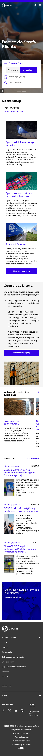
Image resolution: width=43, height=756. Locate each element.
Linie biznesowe (8, 662)
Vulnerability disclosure (21, 744)
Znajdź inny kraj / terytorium (34, 713)
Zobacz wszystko (31, 459)
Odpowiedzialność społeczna (14, 667)
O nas (4, 642)
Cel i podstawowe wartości (13, 657)
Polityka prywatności (21, 733)
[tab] (21, 82)
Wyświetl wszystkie (21, 271)
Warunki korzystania (21, 741)
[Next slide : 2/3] (38, 392)
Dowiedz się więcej (13, 597)
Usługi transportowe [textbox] (13, 111)
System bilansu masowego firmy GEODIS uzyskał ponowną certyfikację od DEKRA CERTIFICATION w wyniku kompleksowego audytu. (27, 524)
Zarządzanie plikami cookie (21, 730)
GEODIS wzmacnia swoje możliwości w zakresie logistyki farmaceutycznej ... (20, 473)
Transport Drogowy (16, 244)
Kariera (5, 676)
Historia (5, 647)
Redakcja (5, 671)
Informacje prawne (22, 737)
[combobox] (21, 111)
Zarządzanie (7, 652)
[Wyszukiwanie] (35, 5)
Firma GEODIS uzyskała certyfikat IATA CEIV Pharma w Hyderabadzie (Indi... (20, 549)
